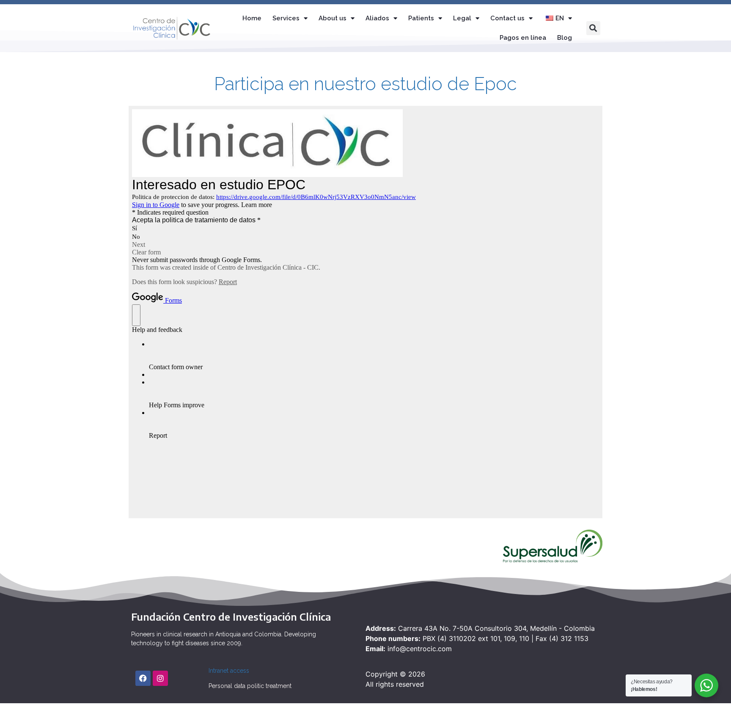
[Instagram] (160, 678)
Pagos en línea (523, 37)
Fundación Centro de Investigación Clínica (231, 616)
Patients (421, 18)
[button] (593, 28)
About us (332, 18)
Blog (564, 37)
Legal (462, 18)
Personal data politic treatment (250, 685)
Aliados (377, 18)
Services (286, 18)
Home (251, 18)
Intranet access (229, 670)
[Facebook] (143, 678)
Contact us (507, 18)
